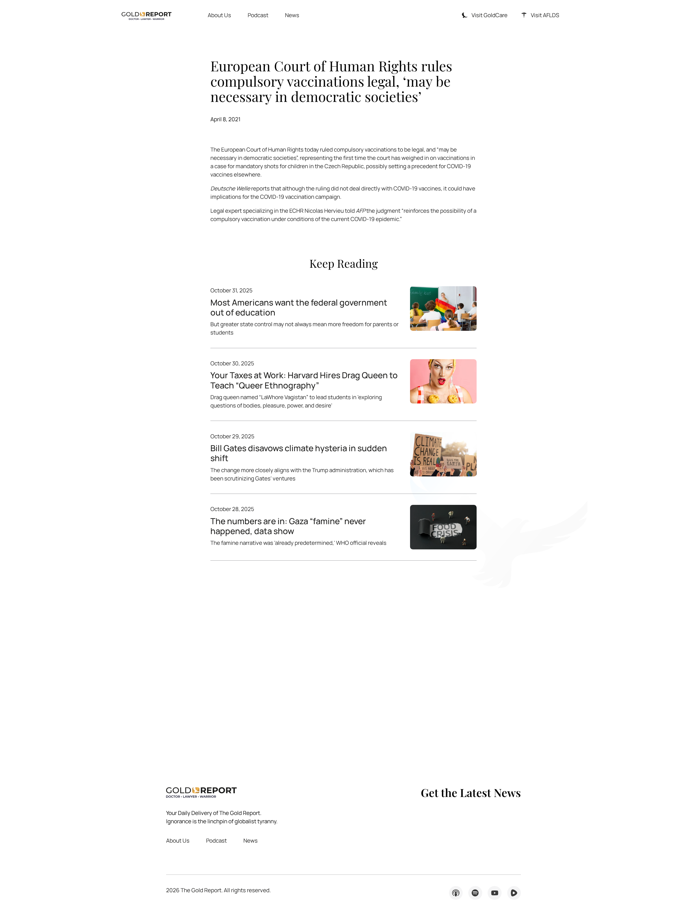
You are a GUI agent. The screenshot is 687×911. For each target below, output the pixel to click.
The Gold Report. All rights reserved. (218, 890)
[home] (146, 15)
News (292, 15)
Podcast (258, 15)
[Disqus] (343, 664)
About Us (219, 15)
